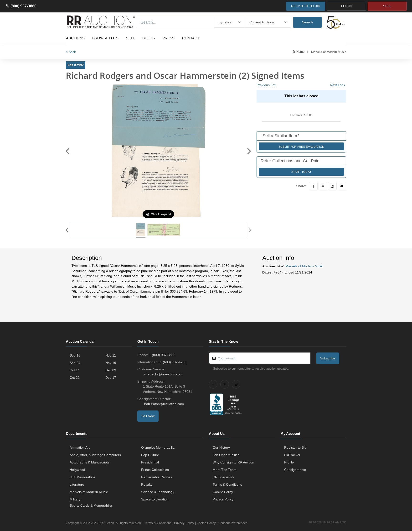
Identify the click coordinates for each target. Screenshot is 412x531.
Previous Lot (266, 85)
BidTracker (292, 455)
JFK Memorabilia (82, 477)
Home (300, 51)
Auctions (75, 38)
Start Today (301, 171)
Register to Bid (295, 447)
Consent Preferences (232, 523)
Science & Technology (157, 492)
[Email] (342, 186)
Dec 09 (110, 370)
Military (75, 499)
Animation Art (80, 447)
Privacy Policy (223, 499)
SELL (387, 6)
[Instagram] (332, 186)
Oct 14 (75, 370)
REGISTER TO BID (305, 6)
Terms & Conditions (227, 484)
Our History (221, 447)
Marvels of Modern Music (328, 52)
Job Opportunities (226, 455)
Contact (190, 38)
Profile (289, 462)
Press (168, 38)
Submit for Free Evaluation (301, 146)
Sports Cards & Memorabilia (91, 505)
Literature (77, 484)
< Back (71, 52)
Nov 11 (110, 355)
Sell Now (147, 416)
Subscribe (327, 358)
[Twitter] (323, 186)
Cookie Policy (223, 492)
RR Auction (106, 523)
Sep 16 (75, 355)
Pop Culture (150, 455)
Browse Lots (105, 38)
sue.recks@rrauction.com (163, 374)
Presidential (150, 462)
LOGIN (346, 6)
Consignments (295, 470)
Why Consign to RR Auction (233, 462)
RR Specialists (223, 477)
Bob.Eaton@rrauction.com (164, 404)
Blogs (148, 38)
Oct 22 (75, 377)
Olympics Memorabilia (158, 447)
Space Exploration (155, 499)
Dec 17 (110, 377)
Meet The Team (225, 470)
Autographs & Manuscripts (89, 462)
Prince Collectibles (155, 470)
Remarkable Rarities (156, 477)
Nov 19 (110, 363)
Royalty (146, 484)
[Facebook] (313, 186)
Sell (130, 38)
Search (307, 22)
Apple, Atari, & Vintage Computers (95, 455)
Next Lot (336, 85)
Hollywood (77, 470)
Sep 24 (75, 363)
